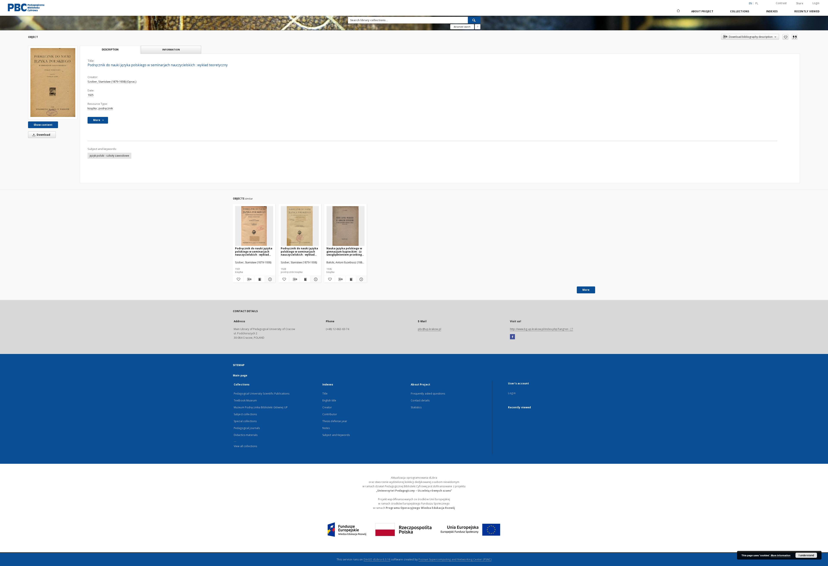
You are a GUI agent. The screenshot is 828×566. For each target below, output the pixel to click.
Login (815, 3)
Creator (327, 407)
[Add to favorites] (785, 37)
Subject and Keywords (336, 435)
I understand (806, 555)
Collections (739, 11)
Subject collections (245, 414)
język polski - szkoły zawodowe (109, 155)
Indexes (772, 11)
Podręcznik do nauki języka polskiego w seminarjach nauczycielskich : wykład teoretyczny (253, 251)
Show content (43, 125)
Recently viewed (807, 11)
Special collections (245, 421)
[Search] (474, 20)
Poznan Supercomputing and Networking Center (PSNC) (455, 559)
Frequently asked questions (428, 393)
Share (799, 3)
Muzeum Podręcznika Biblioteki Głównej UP (261, 407)
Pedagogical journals (247, 428)
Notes (326, 428)
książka (92, 108)
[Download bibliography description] (248, 279)
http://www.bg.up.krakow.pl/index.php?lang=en (539, 329)
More (586, 290)
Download (43, 135)
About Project (702, 11)
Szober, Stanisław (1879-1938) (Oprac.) (112, 81)
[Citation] (794, 37)
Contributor (329, 414)
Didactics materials (245, 435)
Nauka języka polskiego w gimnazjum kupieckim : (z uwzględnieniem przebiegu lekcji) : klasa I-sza (345, 251)
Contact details (420, 400)
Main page (240, 375)
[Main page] (678, 11)
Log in (512, 393)
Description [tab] (110, 49)
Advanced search (462, 26)
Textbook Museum (245, 400)
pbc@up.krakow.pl (429, 329)
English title (329, 400)
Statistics (416, 407)
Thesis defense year (334, 421)
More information (780, 555)
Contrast (781, 3)
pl (756, 3)
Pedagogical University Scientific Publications (262, 393)
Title (325, 393)
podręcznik (106, 108)
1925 (91, 95)
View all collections (245, 446)
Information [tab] (171, 49)
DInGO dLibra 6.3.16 (377, 559)
